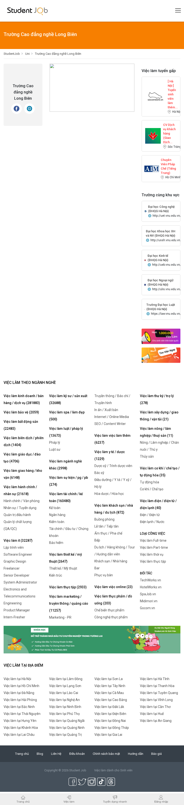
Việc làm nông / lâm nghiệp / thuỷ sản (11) (156, 432)
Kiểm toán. (57, 522)
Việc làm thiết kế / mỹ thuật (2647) (65, 558)
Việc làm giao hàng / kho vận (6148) (23, 474)
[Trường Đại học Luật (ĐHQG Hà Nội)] (144, 309)
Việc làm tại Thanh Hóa (157, 686)
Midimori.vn (148, 601)
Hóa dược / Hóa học (109, 494)
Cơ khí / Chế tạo (151, 489)
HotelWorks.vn (150, 587)
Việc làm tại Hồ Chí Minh (21, 686)
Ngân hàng (57, 515)
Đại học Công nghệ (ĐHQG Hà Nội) (161, 209)
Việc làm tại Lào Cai (63, 693)
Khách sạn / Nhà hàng (110, 561)
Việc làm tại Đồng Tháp (111, 728)
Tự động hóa (149, 482)
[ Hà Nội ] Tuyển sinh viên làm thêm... (173, 84)
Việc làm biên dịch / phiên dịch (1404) (24, 441)
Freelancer (12, 568)
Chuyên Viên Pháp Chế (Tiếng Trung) (168, 162)
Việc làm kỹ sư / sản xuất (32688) (68, 399)
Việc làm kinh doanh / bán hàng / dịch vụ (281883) (24, 399)
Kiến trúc (55, 575)
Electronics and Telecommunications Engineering (19, 596)
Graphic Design (15, 561)
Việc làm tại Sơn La (108, 679)
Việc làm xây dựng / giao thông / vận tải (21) (159, 415)
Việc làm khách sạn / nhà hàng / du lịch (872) (113, 509)
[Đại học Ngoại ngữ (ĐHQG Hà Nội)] (145, 284)
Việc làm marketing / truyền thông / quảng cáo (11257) (68, 603)
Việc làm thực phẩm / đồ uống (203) (113, 599)
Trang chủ (22, 754)
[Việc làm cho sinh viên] (161, 336)
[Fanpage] (16, 108)
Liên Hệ (56, 754)
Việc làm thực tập (153, 561)
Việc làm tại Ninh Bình (65, 707)
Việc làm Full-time (153, 540)
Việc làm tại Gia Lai (108, 735)
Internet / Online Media (111, 417)
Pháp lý (54, 442)
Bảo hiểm (56, 543)
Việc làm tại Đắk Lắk (109, 707)
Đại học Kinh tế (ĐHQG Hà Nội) (158, 258)
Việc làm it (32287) (18, 540)
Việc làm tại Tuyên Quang (159, 693)
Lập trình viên (14, 547)
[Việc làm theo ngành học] (161, 355)
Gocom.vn (147, 608)
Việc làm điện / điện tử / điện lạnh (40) (158, 504)
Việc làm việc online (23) (113, 587)
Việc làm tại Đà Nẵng (19, 693)
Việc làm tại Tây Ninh (109, 686)
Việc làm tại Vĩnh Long (156, 700)
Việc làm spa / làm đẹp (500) (67, 415)
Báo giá (156, 754)
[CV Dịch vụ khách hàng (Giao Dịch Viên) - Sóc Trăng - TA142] (152, 135)
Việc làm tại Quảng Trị (65, 735)
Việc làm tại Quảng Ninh (67, 728)
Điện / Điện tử (150, 515)
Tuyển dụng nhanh (115, 801)
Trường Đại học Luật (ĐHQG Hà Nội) (160, 307)
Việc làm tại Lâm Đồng (65, 679)
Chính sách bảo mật (106, 754)
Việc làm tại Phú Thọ (64, 714)
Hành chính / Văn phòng (22, 501)
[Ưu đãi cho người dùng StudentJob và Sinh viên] (92, 639)
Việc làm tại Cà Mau (109, 693)
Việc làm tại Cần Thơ (155, 707)
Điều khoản (77, 754)
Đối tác (146, 573)
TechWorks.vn (150, 580)
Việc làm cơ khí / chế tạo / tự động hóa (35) (159, 471)
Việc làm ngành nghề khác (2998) (65, 464)
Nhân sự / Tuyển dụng (20, 508)
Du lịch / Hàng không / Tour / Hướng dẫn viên (114, 550)
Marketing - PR (60, 617)
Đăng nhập (161, 801)
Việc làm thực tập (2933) (68, 587)
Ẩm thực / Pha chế (108, 533)
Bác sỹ (99, 473)
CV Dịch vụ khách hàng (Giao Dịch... (169, 127)
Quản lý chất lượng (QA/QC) (18, 525)
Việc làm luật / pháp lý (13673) (66, 432)
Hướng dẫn (135, 754)
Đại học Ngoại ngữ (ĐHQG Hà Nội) (160, 282)
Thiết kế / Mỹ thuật (63, 568)
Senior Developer (16, 575)
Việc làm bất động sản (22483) (21, 425)
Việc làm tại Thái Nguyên (22, 714)
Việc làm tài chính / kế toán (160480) (66, 497)
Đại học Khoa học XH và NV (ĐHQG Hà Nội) (160, 233)
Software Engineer (18, 554)
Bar (97, 568)
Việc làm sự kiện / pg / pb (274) (68, 481)
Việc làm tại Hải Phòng (20, 700)
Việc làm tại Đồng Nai (110, 721)
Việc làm (69, 801)
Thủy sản (147, 456)
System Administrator (20, 582)
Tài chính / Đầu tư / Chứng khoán (68, 532)
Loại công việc (152, 533)
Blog (40, 754)
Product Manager (17, 610)
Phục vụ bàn (103, 575)
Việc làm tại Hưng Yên (20, 721)
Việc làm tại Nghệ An (64, 700)
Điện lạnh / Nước (152, 522)
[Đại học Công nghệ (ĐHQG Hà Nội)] (145, 211)
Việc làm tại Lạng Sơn (65, 686)
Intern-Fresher (14, 617)
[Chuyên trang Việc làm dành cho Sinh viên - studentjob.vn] (27, 11)
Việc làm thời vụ (151, 554)
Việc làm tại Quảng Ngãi (67, 721)
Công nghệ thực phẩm (111, 617)
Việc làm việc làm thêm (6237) (112, 439)
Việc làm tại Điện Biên (110, 714)
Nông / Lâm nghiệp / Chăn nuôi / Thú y (159, 446)
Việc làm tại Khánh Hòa (21, 728)
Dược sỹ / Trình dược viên (113, 466)
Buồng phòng (104, 519)
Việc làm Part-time (154, 547)
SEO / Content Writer (110, 424)
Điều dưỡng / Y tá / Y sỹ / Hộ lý (113, 483)
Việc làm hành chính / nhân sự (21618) (20, 490)
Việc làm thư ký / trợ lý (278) (157, 399)
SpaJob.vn (148, 594)
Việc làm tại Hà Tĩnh (154, 679)
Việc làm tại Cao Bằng (110, 700)
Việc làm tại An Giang (156, 721)
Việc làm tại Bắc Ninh (19, 707)
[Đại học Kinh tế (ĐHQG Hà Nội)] (145, 260)
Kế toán (54, 508)
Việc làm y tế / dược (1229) (109, 455)
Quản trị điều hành (17, 515)
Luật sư (54, 449)
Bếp (97, 540)
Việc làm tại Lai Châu (19, 735)
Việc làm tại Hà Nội (17, 679)
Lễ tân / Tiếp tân (106, 526)
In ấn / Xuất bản (106, 410)
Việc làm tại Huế (152, 714)
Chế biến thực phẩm (109, 610)
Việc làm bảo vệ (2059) (21, 412)
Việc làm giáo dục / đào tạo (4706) (22, 457)
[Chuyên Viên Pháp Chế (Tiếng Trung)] (151, 168)
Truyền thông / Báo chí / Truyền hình (112, 399)
